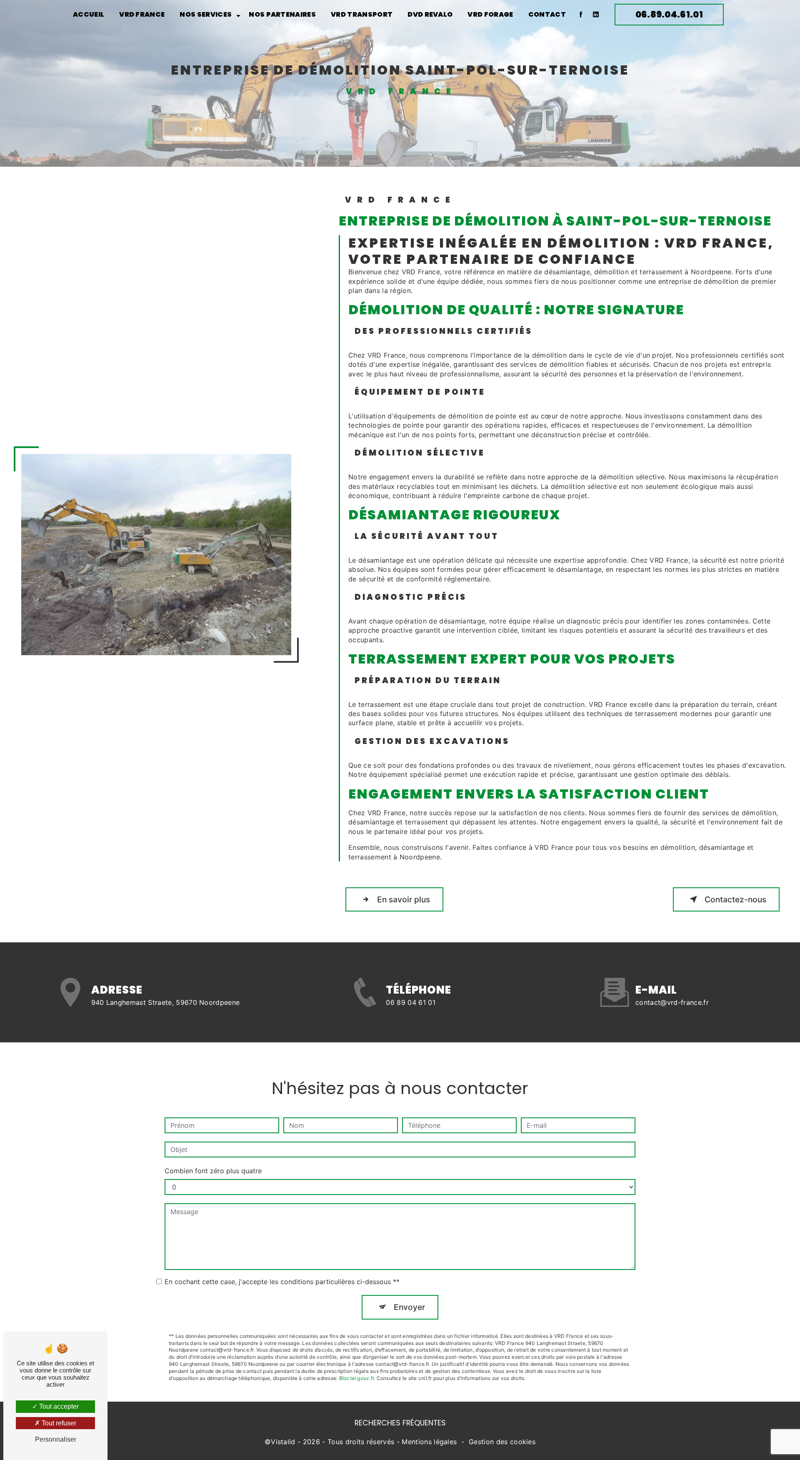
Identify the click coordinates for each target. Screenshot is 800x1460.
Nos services (206, 14)
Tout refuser (58, 1423)
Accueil (88, 14)
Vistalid (283, 1441)
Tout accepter (58, 1406)
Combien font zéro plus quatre (213, 1171)
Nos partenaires (282, 14)
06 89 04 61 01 (410, 1002)
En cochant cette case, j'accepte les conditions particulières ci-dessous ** (282, 1281)
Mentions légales (429, 1441)
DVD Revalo (430, 14)
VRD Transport (361, 14)
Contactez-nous (735, 899)
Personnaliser (55, 1439)
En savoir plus (403, 899)
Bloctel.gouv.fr (356, 1378)
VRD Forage (490, 14)
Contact (547, 14)
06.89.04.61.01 (669, 14)
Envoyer (409, 1307)
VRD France (142, 14)
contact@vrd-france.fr (672, 1002)
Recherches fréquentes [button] (400, 1423)
